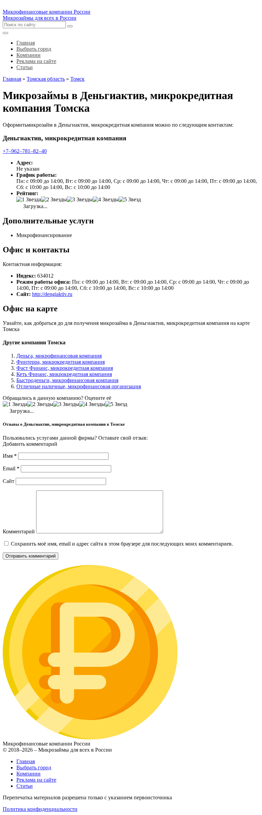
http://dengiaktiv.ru (52, 294)
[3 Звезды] (80, 200)
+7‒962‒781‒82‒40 (25, 151)
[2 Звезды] (54, 200)
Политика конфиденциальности (40, 809)
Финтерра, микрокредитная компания (60, 362)
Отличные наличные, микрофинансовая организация (78, 386)
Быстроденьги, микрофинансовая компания (67, 380)
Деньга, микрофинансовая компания (59, 356)
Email (11, 468)
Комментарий (19, 531)
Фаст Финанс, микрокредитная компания (64, 368)
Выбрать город (33, 767)
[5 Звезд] (130, 200)
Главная (25, 761)
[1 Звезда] (28, 200)
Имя (10, 456)
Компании (28, 774)
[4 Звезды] (106, 200)
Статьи (24, 786)
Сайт (8, 481)
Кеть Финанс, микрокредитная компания (64, 374)
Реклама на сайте (36, 780)
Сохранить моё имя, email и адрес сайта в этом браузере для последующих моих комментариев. (122, 544)
